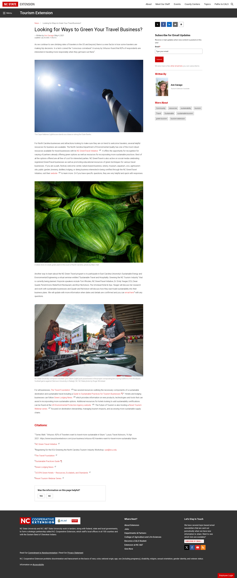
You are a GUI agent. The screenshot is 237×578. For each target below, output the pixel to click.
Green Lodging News (63, 397)
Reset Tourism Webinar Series (48, 478)
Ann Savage (49, 35)
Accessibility (38, 564)
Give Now (128, 549)
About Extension (131, 525)
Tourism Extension (36, 12)
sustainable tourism (185, 113)
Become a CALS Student (135, 541)
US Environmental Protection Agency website (71, 405)
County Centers (192, 4)
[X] (186, 547)
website (54, 173)
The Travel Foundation (60, 390)
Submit (159, 59)
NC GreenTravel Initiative (87, 151)
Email (157, 46)
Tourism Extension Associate (180, 89)
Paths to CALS (222, 4)
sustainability (186, 108)
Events (177, 4)
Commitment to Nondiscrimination (42, 553)
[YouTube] (197, 547)
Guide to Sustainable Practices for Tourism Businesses (96, 394)
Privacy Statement (75, 553)
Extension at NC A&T (133, 545)
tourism (198, 108)
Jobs (126, 529)
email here (129, 292)
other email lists (176, 66)
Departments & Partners (135, 533)
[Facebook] (192, 547)
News (37, 23)
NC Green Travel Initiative (46, 444)
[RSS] (203, 547)
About (149, 4)
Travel (158, 113)
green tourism (161, 119)
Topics (207, 4)
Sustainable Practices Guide (47, 461)
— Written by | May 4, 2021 (49, 35)
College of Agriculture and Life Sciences (142, 537)
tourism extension (178, 119)
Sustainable (169, 113)
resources (173, 108)
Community (160, 108)
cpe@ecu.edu (111, 450)
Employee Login (226, 575)
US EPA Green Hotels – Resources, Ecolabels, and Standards (61, 473)
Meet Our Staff (163, 4)
